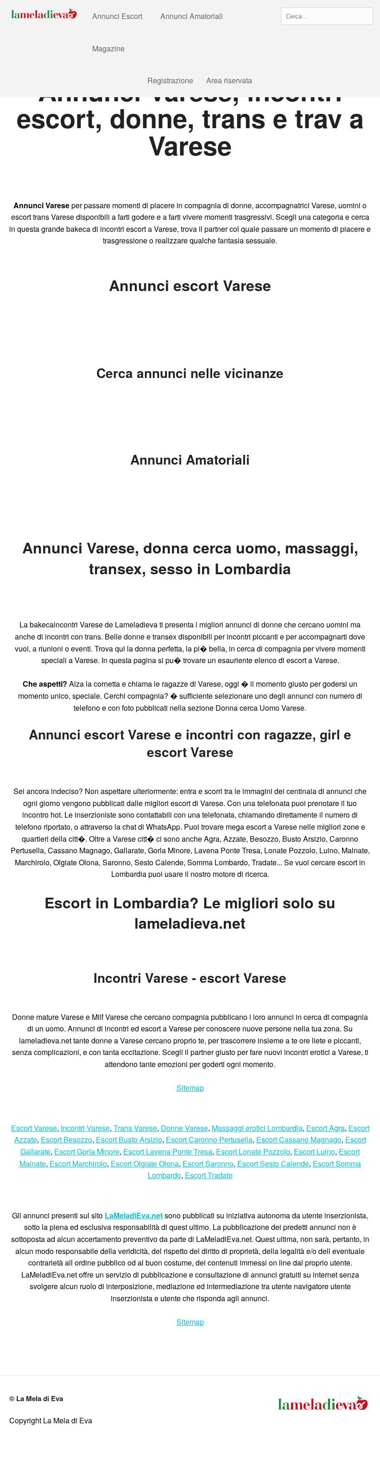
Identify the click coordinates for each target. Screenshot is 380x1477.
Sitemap (190, 1087)
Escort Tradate (209, 1175)
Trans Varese (135, 1128)
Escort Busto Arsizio (129, 1139)
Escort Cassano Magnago (299, 1139)
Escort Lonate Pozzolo (253, 1151)
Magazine (108, 48)
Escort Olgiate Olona (145, 1163)
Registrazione (170, 80)
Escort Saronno (208, 1163)
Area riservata (229, 80)
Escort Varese (34, 1128)
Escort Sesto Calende (273, 1163)
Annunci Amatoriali (191, 16)
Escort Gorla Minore (87, 1151)
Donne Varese (184, 1128)
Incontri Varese (85, 1128)
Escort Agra (325, 1128)
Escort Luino (314, 1151)
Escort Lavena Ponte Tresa (167, 1151)
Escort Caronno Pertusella (209, 1139)
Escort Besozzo (66, 1139)
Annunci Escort (117, 16)
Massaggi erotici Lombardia (257, 1128)
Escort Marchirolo (78, 1163)
